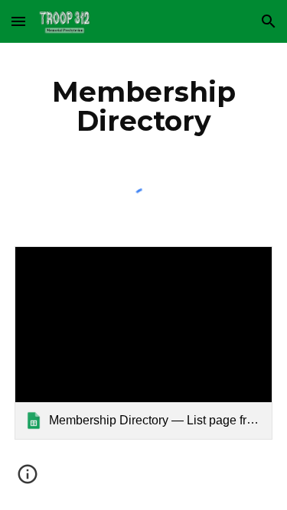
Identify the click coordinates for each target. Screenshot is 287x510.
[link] (144, 343)
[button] (18, 21)
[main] (144, 106)
